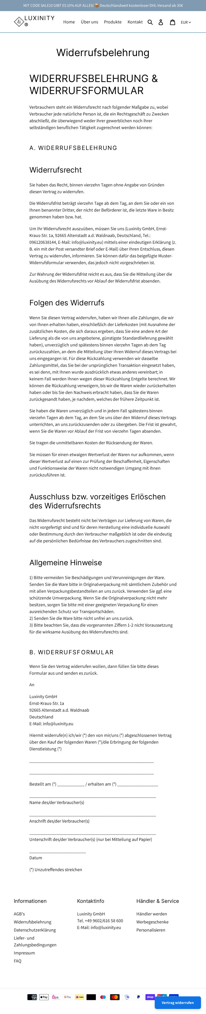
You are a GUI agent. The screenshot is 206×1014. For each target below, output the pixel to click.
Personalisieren (150, 930)
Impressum (24, 953)
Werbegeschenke (152, 922)
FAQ (17, 961)
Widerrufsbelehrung (32, 922)
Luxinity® (39, 22)
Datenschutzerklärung (35, 930)
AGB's (19, 914)
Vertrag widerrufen (178, 1002)
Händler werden (151, 914)
